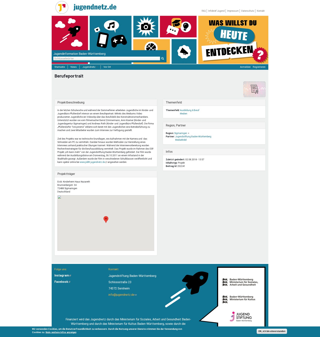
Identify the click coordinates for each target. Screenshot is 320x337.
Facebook (62, 282)
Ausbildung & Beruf (189, 110)
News (74, 67)
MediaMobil (181, 140)
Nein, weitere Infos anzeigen (61, 332)
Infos (173, 151)
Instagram (62, 275)
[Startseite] (63, 7)
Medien (183, 113)
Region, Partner (176, 125)
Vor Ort (107, 67)
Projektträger (66, 174)
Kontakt (261, 11)
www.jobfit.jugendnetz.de (93, 162)
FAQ (204, 11)
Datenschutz (247, 11)
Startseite (59, 67)
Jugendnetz (89, 67)
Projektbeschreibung (70, 102)
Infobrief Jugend (216, 11)
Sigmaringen (180, 133)
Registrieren (259, 67)
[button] (106, 219)
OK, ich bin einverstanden (271, 331)
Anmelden (245, 67)
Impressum (233, 11)
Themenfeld (174, 102)
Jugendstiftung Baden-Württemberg (193, 136)
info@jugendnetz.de (123, 294)
